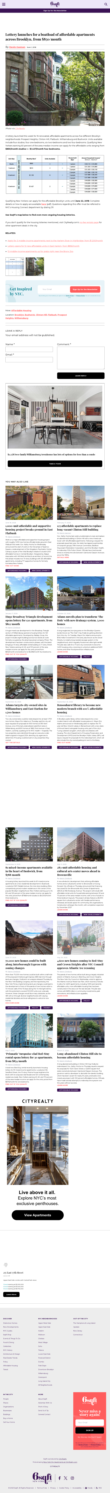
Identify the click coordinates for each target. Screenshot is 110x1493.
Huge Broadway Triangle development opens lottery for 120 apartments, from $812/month (29, 620)
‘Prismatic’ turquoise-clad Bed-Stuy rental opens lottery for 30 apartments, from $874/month (29, 1057)
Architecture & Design (11, 1354)
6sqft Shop (7, 1335)
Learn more (62, 652)
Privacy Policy (80, 295)
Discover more (12, 1003)
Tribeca (41, 1350)
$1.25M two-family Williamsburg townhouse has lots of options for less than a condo (51, 454)
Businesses (7, 1411)
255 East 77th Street (13, 1272)
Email (9, 355)
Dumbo (41, 1362)
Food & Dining (8, 1342)
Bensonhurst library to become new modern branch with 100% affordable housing (80, 708)
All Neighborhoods (45, 1385)
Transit (46, 1008)
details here (63, 557)
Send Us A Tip (43, 1411)
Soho (40, 1346)
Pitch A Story (43, 1407)
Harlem (41, 1331)
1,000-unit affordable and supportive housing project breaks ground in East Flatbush (29, 529)
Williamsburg (21, 318)
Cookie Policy (64, 1488)
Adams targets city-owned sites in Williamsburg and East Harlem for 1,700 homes (26, 708)
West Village (43, 1342)
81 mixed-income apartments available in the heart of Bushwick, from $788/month (29, 871)
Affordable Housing (21, 310)
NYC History (7, 1350)
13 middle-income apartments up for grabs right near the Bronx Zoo (40, 251)
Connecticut (77, 1335)
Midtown (41, 1335)
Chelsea (41, 1339)
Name (10, 344)
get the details (12, 743)
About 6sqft (42, 1399)
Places (5, 1403)
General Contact (44, 1414)
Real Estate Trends (10, 1358)
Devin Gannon (17, 47)
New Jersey (77, 1331)
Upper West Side (44, 1323)
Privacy (53, 1488)
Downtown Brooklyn (46, 1369)
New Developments (41, 570)
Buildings (6, 1414)
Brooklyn (19, 315)
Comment (64, 344)
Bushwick (30, 315)
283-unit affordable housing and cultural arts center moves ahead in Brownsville (78, 871)
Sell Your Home (9, 1422)
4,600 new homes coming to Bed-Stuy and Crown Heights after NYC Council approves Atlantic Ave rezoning (80, 964)
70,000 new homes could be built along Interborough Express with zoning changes (25, 964)
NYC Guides (7, 1331)
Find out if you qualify (16, 654)
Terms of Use (70, 295)
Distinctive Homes (10, 1323)
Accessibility (77, 1488)
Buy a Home (8, 1418)
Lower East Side (44, 1354)
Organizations (8, 1407)
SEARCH (106, 4)
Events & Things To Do (11, 1339)
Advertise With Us (45, 1403)
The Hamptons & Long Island (84, 1323)
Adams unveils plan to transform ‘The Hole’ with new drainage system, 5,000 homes (80, 620)
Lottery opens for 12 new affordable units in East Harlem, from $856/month (43, 246)
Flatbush (52, 315)
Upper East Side (44, 1327)
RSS (100, 1488)
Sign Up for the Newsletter (55, 11)
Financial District (44, 1358)
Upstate (76, 1327)
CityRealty (20, 128)
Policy (87, 656)
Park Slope (42, 1366)
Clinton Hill (41, 315)
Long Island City (44, 1381)
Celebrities (7, 1346)
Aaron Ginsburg (14, 537)
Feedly (90, 1488)
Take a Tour (55, 464)
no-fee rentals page (89, 222)
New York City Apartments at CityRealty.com (60, 1462)
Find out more (12, 566)
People (6, 1399)
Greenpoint (42, 1377)
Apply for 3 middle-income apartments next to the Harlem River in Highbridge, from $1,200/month (55, 241)
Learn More (11, 1294)
